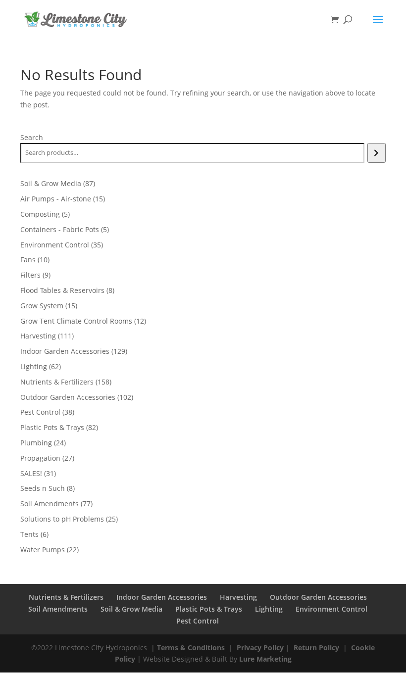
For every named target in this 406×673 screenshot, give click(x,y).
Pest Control (197, 620)
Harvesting (238, 597)
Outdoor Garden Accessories (318, 597)
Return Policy (316, 647)
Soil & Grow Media (131, 609)
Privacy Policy (260, 647)
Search (31, 137)
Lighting (269, 609)
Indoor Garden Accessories (161, 597)
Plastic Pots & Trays (208, 609)
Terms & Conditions (191, 647)
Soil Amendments (58, 609)
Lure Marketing (265, 659)
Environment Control (331, 609)
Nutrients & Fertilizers (66, 597)
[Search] (376, 153)
